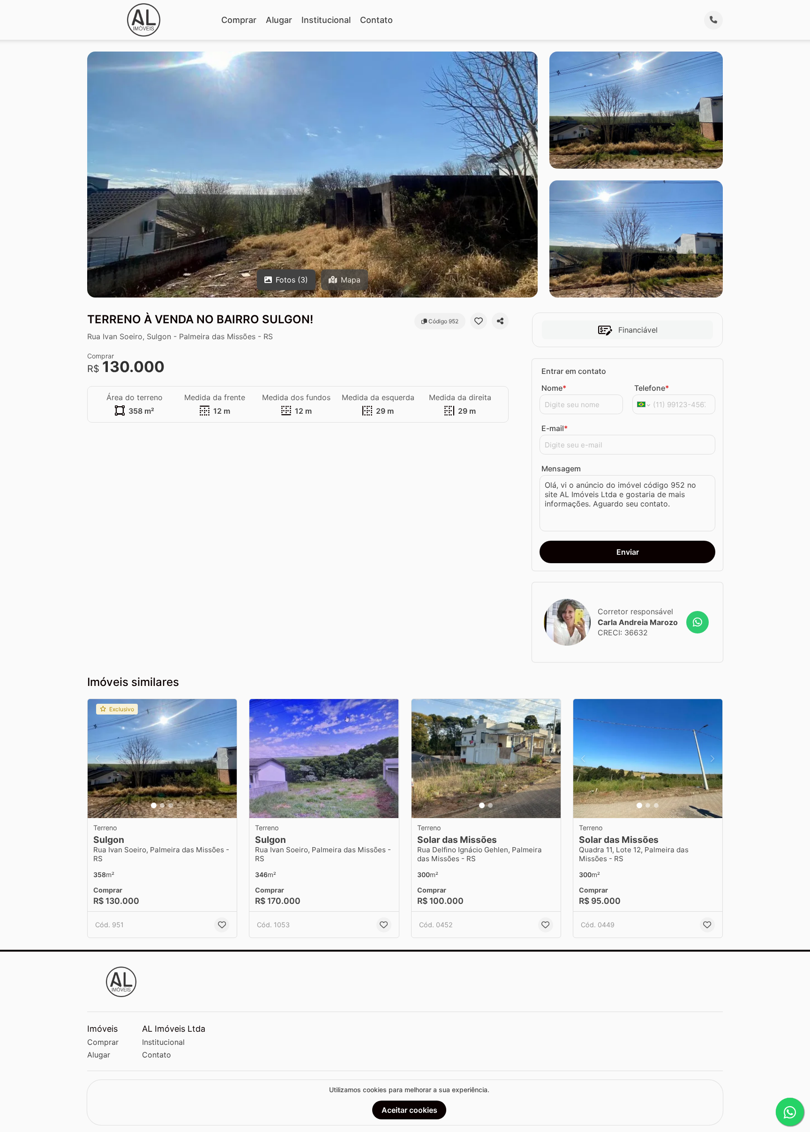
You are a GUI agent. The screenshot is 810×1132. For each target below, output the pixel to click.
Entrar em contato (573, 371)
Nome (553, 388)
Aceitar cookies (409, 1110)
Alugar (279, 20)
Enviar (627, 552)
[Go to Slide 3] (170, 805)
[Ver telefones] (713, 20)
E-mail (554, 428)
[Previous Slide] (97, 759)
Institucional (326, 20)
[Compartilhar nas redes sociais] (500, 321)
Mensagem (561, 468)
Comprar (238, 20)
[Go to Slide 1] (154, 805)
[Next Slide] (227, 759)
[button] (162, 759)
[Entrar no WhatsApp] (697, 622)
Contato (376, 20)
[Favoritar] (478, 321)
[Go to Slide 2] (162, 805)
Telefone (651, 388)
